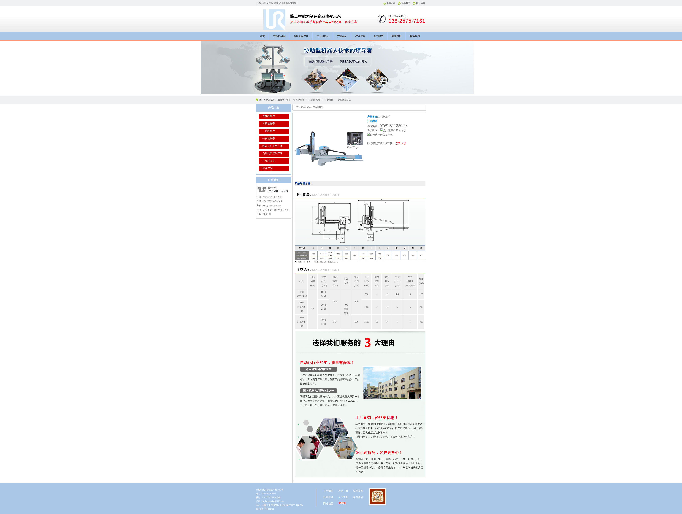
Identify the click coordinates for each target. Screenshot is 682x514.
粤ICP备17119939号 (265, 509)
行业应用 (360, 36)
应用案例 (358, 490)
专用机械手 (268, 123)
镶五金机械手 (299, 100)
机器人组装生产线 (272, 146)
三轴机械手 (279, 36)
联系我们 (406, 3)
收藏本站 (391, 3)
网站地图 (420, 3)
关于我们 (378, 36)
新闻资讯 (397, 36)
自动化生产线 (301, 36)
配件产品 (267, 168)
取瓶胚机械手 (315, 100)
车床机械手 (330, 100)
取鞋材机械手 (284, 100)
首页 (262, 36)
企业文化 (343, 497)
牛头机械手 (268, 138)
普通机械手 (268, 116)
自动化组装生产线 (272, 153)
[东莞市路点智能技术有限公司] (274, 28)
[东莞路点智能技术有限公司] (341, 67)
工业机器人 (323, 36)
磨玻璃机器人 (344, 100)
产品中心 (342, 36)
